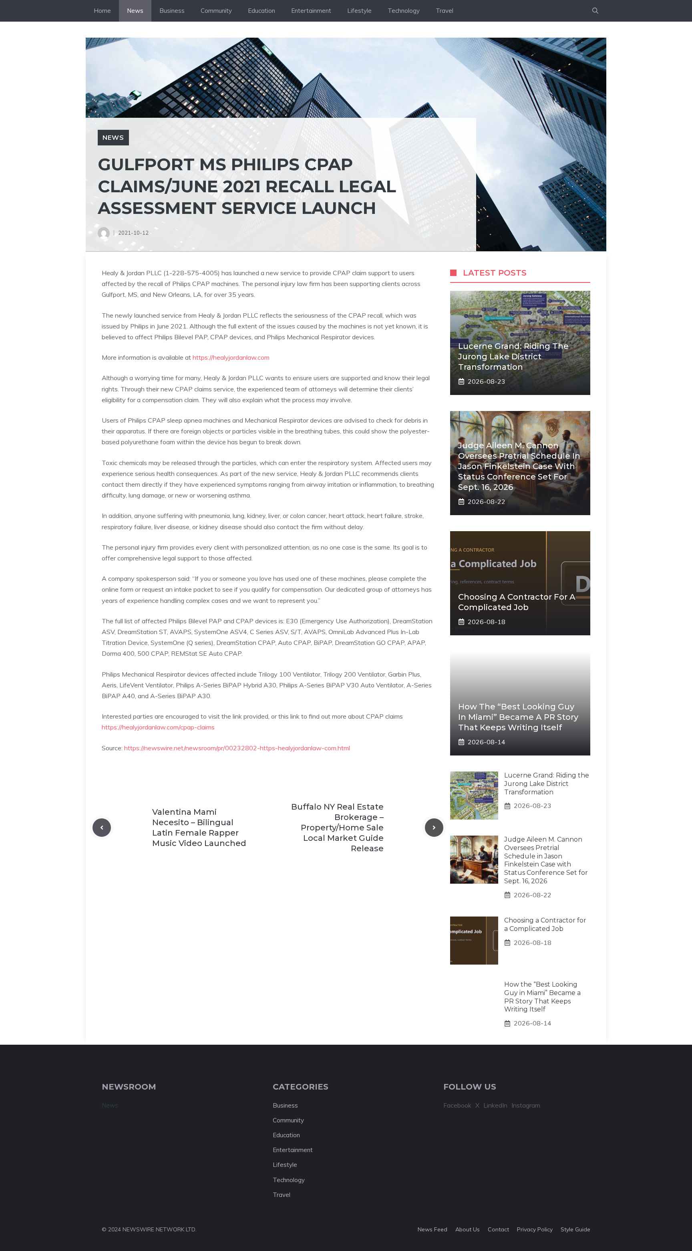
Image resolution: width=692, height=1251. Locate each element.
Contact (498, 1229)
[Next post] (434, 828)
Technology (404, 10)
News (135, 10)
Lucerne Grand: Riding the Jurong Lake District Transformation (513, 356)
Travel (444, 10)
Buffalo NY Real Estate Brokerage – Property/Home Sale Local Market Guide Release (337, 827)
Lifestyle (359, 10)
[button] (595, 11)
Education (261, 10)
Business (172, 10)
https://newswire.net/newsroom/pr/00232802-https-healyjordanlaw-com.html (237, 748)
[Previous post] (102, 828)
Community (216, 10)
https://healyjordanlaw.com (231, 357)
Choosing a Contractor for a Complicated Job (545, 925)
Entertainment (311, 10)
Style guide (575, 1229)
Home (102, 10)
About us (467, 1229)
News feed (432, 1229)
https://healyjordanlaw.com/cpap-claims (158, 727)
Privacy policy (535, 1229)
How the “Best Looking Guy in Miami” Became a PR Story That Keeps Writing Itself (518, 717)
